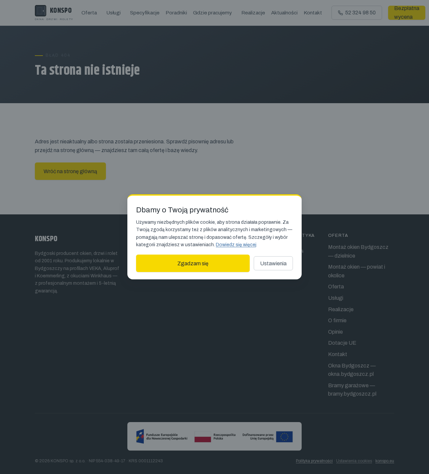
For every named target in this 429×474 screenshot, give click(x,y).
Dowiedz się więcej (236, 244)
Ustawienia (273, 263)
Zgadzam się (192, 263)
